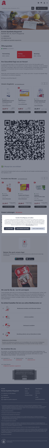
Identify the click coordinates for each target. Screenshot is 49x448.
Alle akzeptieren (9, 228)
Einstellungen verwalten (38, 228)
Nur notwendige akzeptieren (23, 228)
